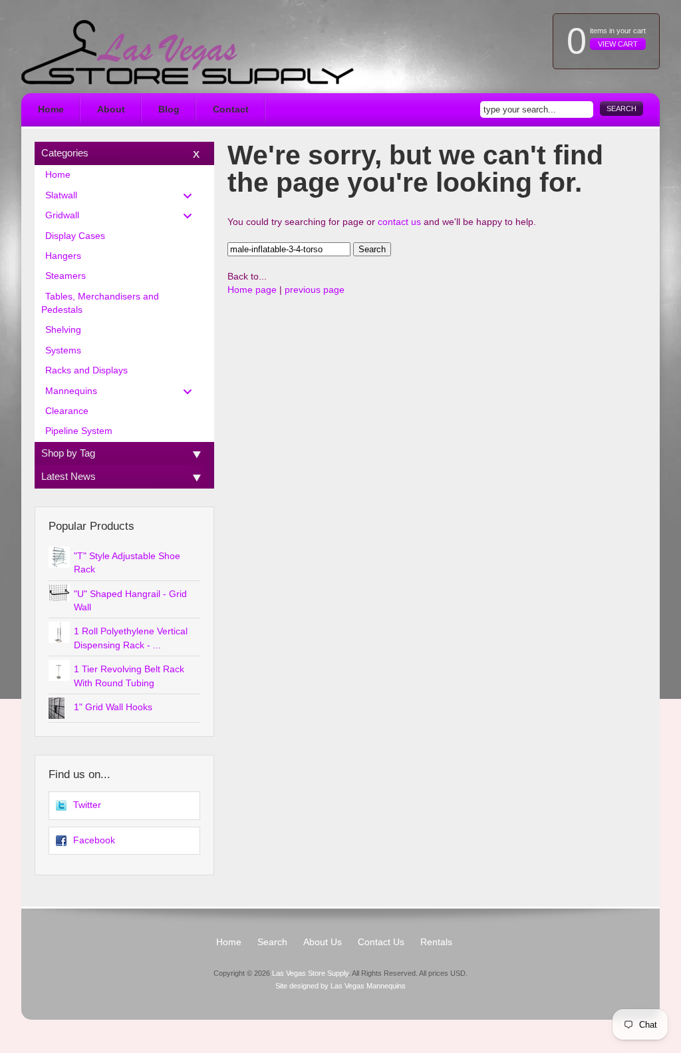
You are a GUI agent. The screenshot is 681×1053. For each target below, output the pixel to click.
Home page (252, 290)
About (111, 109)
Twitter (87, 805)
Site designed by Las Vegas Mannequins (340, 986)
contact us (399, 222)
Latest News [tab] (68, 476)
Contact (231, 109)
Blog (169, 109)
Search (621, 108)
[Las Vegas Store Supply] (187, 52)
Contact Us (381, 942)
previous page (314, 290)
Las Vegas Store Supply (310, 973)
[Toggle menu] (191, 195)
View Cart (618, 44)
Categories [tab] (64, 152)
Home (51, 109)
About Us (322, 942)
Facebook (94, 840)
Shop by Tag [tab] (68, 453)
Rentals (436, 942)
